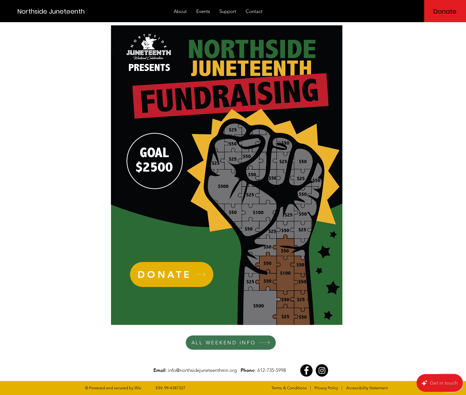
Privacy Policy (326, 387)
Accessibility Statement (367, 387)
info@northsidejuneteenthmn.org (202, 370)
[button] (180, 11)
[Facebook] (306, 370)
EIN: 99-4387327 (170, 387)
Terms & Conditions (289, 387)
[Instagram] (322, 370)
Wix (137, 387)
